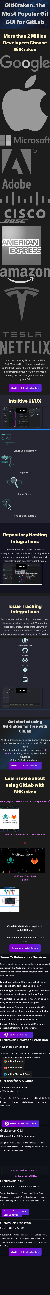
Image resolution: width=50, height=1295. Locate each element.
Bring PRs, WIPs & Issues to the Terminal (18, 1142)
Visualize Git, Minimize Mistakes (14, 1235)
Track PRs (4, 1053)
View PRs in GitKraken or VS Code (31, 1053)
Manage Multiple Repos (22, 1102)
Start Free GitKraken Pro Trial (25, 388)
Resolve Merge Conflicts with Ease (17, 1242)
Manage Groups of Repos (36, 1146)
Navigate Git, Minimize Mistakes (14, 1098)
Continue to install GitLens (25, 948)
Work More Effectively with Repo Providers (21, 1057)
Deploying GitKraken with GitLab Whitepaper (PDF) (25, 801)
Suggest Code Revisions (13, 1150)
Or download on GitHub (26, 1176)
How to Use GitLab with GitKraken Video (25, 834)
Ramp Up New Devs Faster (24, 1197)
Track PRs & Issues (8, 1193)
